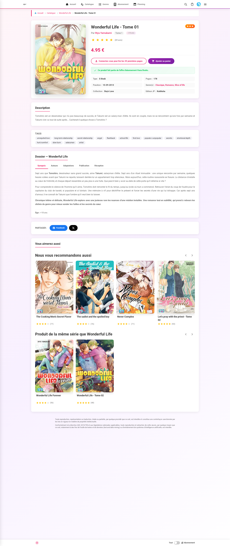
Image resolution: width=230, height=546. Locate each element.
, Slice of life (179, 85)
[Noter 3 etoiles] (102, 40)
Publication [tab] (84, 165)
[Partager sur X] (73, 228)
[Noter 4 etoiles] (107, 40)
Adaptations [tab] (68, 165)
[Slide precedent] (185, 255)
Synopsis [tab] (42, 165)
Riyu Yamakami (103, 33)
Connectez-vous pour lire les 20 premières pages (121, 61)
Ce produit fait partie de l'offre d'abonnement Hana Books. (123, 70)
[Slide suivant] (192, 255)
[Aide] (37, 543)
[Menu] (205, 4)
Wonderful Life (65, 13)
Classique (159, 85)
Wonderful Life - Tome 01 (85, 13)
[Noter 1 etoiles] (93, 40)
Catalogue (51, 13)
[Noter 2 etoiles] (98, 40)
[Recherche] (186, 4)
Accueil (40, 13)
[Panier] (192, 4)
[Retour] (25, 4)
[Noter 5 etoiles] (111, 40)
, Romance (169, 85)
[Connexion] (199, 4)
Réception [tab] (99, 165)
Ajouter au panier (163, 61)
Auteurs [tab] (54, 165)
